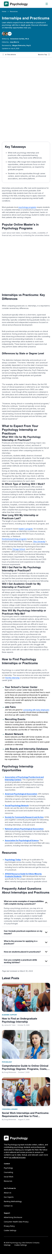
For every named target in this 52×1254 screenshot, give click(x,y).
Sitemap (7, 1245)
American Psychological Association (21, 794)
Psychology (8, 1168)
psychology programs (27, 207)
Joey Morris (14, 42)
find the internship (12, 678)
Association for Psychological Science (22, 840)
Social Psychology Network (17, 805)
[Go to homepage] (16, 3)
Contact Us (8, 1206)
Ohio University (39, 541)
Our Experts (9, 1197)
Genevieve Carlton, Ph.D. (19, 39)
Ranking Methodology (13, 1201)
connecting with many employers (36, 710)
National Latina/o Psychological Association (24, 829)
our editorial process (17, 1157)
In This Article (10, 54)
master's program (26, 529)
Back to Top (42, 54)
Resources (8, 1181)
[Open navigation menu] (46, 3)
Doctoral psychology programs (14, 539)
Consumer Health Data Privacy (16, 1222)
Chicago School (18, 549)
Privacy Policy (9, 1226)
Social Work (8, 1176)
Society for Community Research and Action (24, 817)
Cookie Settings (20, 1245)
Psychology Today (13, 860)
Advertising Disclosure (13, 1217)
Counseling (8, 1172)
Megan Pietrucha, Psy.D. (21, 45)
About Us (7, 1193)
